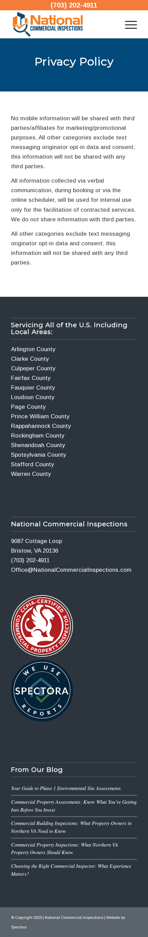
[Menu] (127, 24)
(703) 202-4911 (74, 5)
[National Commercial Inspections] (61, 24)
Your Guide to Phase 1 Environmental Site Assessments (66, 788)
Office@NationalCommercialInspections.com (71, 570)
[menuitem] (127, 24)
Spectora (19, 927)
